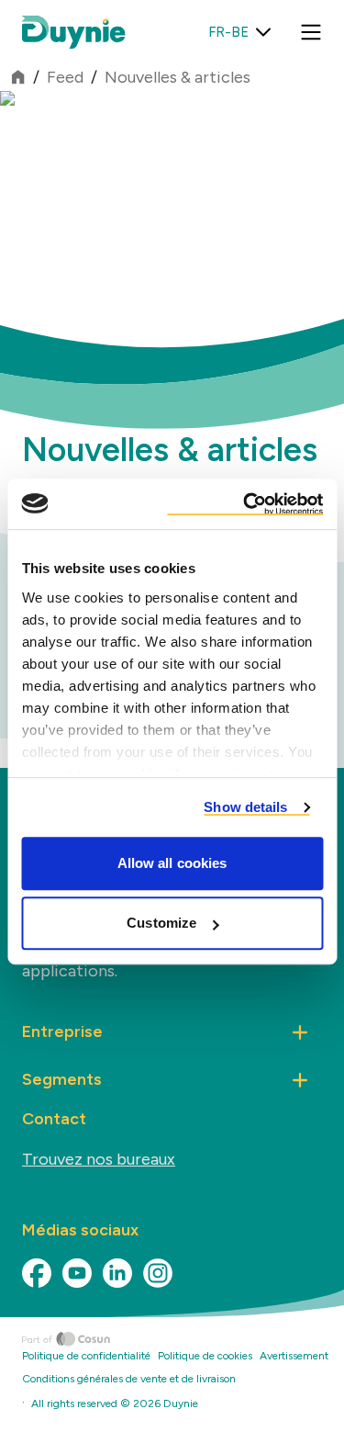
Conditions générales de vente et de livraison (129, 1378)
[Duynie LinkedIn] (117, 1273)
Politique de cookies (205, 1355)
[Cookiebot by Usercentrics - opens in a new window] (245, 504)
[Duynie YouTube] (77, 1273)
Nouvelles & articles (177, 77)
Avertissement (294, 1355)
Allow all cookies (172, 863)
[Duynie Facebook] (36, 1273)
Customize (161, 922)
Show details (245, 807)
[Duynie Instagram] (157, 1273)
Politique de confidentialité (86, 1355)
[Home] (183, 1339)
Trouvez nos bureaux (98, 1159)
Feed (65, 77)
